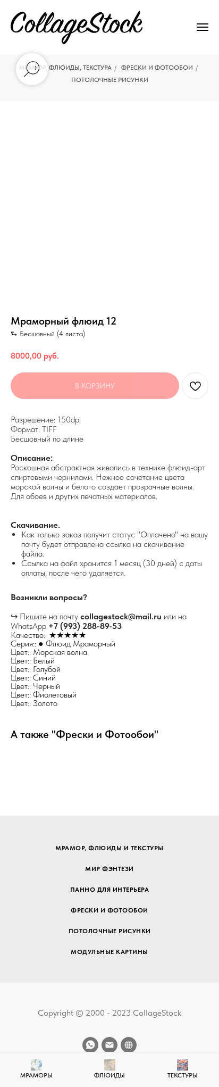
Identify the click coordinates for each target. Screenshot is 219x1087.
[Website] (129, 1045)
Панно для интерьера (109, 889)
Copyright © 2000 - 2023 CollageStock (109, 1013)
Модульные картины (109, 952)
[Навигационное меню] (202, 27)
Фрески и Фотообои (157, 67)
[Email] (109, 1045)
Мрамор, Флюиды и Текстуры (109, 848)
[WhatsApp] (90, 1045)
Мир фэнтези (109, 869)
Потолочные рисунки (109, 80)
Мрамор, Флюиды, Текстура (65, 67)
